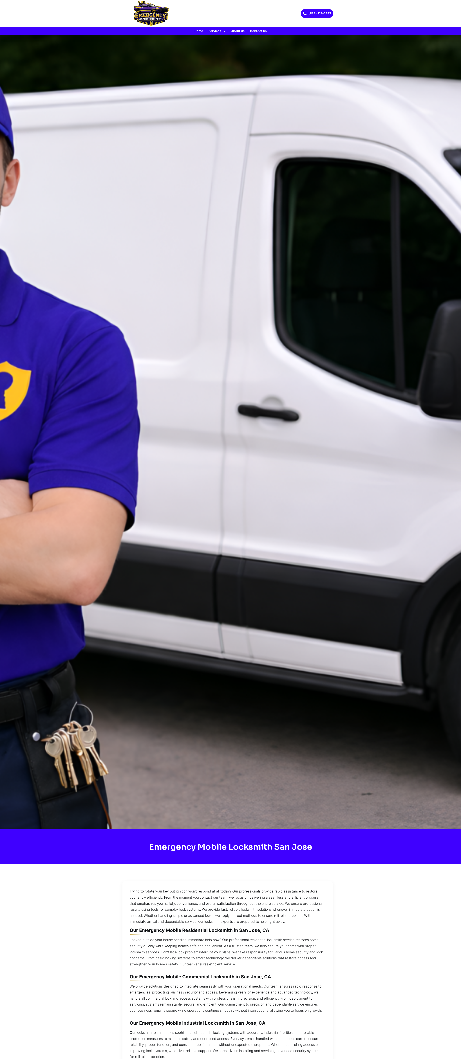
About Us (238, 31)
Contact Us (258, 31)
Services (215, 31)
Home (198, 31)
